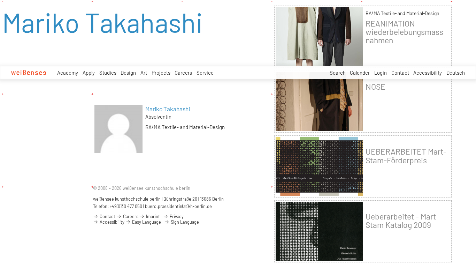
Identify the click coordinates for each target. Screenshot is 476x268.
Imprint (152, 216)
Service (205, 72)
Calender (360, 72)
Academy (67, 72)
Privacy (176, 216)
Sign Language (184, 222)
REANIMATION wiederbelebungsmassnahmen (404, 31)
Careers (183, 72)
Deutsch (455, 72)
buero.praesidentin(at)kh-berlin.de (178, 206)
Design (128, 72)
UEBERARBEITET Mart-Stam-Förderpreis (406, 155)
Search (338, 72)
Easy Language (146, 222)
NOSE (375, 86)
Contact (400, 72)
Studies (107, 72)
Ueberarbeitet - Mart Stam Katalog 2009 (401, 220)
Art (143, 72)
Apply (89, 72)
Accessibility (427, 72)
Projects (161, 72)
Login (380, 72)
